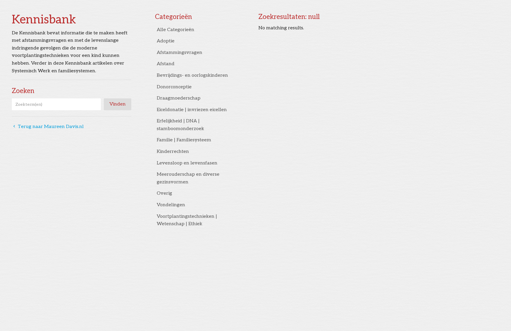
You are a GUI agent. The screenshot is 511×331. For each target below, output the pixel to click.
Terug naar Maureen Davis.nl (48, 126)
